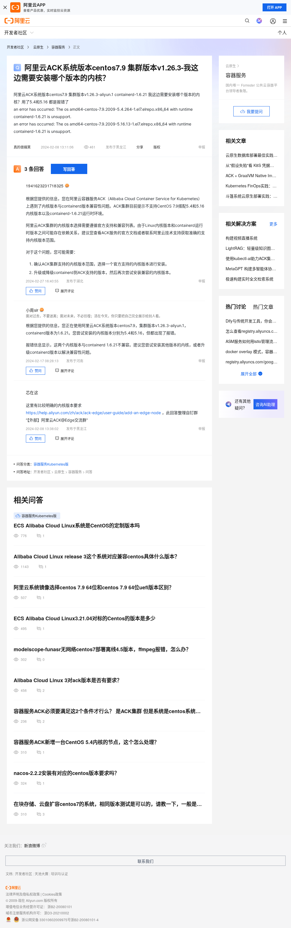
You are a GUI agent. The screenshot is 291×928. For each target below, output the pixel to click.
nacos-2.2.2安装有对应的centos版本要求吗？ (66, 773)
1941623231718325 (45, 185)
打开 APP (274, 7)
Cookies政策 (52, 894)
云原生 (38, 47)
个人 (282, 32)
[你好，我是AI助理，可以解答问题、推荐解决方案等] (259, 21)
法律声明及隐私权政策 (23, 894)
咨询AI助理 (265, 404)
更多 (273, 224)
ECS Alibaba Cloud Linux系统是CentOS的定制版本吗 (77, 525)
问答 (89, 471)
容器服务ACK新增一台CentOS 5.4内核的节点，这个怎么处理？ (86, 742)
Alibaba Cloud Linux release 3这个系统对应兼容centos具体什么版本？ (97, 556)
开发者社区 (15, 47)
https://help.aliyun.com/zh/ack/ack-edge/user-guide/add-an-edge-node (93, 412)
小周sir (32, 310)
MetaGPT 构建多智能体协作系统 (255, 268)
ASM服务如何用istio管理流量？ (253, 341)
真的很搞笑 (22, 146)
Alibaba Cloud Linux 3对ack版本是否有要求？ (68, 680)
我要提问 (255, 111)
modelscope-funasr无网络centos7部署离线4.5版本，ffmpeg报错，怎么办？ (102, 649)
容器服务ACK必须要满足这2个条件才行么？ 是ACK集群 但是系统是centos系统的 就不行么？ (109, 711)
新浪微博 (32, 845)
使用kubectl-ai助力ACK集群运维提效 (258, 258)
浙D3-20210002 (56, 912)
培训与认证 (59, 873)
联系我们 (145, 861)
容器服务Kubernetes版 (51, 464)
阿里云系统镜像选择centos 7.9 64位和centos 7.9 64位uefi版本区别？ (94, 587)
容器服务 (58, 47)
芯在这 (32, 392)
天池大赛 (41, 873)
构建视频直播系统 (241, 238)
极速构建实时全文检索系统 (249, 279)
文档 (9, 873)
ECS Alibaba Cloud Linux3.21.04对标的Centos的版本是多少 (84, 618)
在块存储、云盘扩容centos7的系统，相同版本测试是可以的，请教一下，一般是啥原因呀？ (109, 804)
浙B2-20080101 (59, 906)
